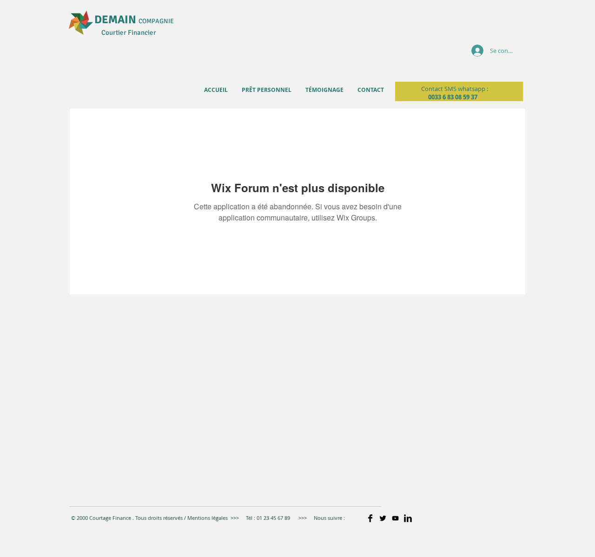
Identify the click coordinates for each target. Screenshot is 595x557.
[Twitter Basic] (383, 518)
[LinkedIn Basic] (408, 518)
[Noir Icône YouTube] (395, 518)
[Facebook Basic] (370, 518)
